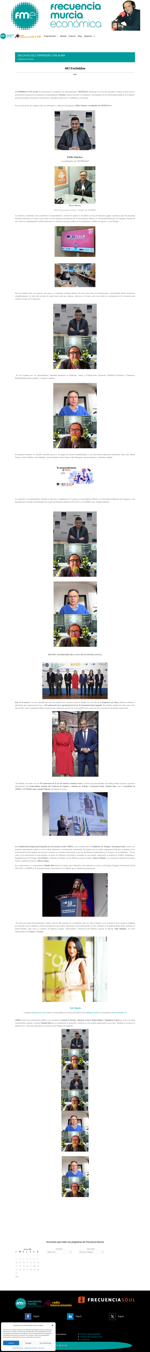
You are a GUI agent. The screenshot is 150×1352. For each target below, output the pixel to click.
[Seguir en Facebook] (28, 1316)
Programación (50, 36)
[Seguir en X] (112, 1316)
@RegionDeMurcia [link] (94, 1012)
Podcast (72, 36)
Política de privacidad (30, 1348)
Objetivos (88, 36)
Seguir (36, 1316)
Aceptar (11, 1343)
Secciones (91, 1249)
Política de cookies (18, 1348)
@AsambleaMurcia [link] (119, 1012)
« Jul (16, 1276)
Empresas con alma (26, 59)
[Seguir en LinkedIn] (70, 1316)
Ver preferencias (45, 1343)
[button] (53, 1325)
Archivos (59, 1249)
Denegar (28, 1343)
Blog (80, 36)
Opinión (63, 36)
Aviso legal (41, 1348)
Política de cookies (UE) (91, 1336)
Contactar (85, 1339)
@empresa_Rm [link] (39, 1012)
